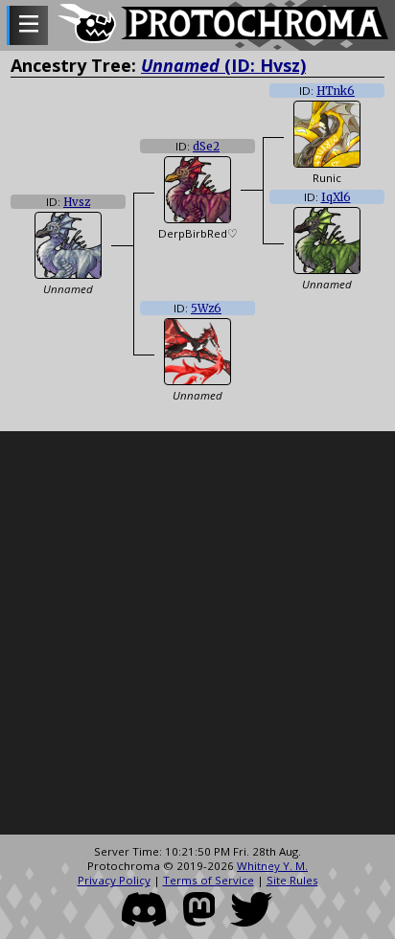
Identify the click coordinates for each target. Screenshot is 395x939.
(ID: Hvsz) (223, 65)
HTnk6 (335, 91)
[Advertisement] (197, 633)
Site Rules (292, 880)
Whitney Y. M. (272, 866)
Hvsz (76, 202)
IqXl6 (336, 197)
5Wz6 (206, 308)
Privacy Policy (114, 880)
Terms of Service (208, 880)
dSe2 (206, 146)
